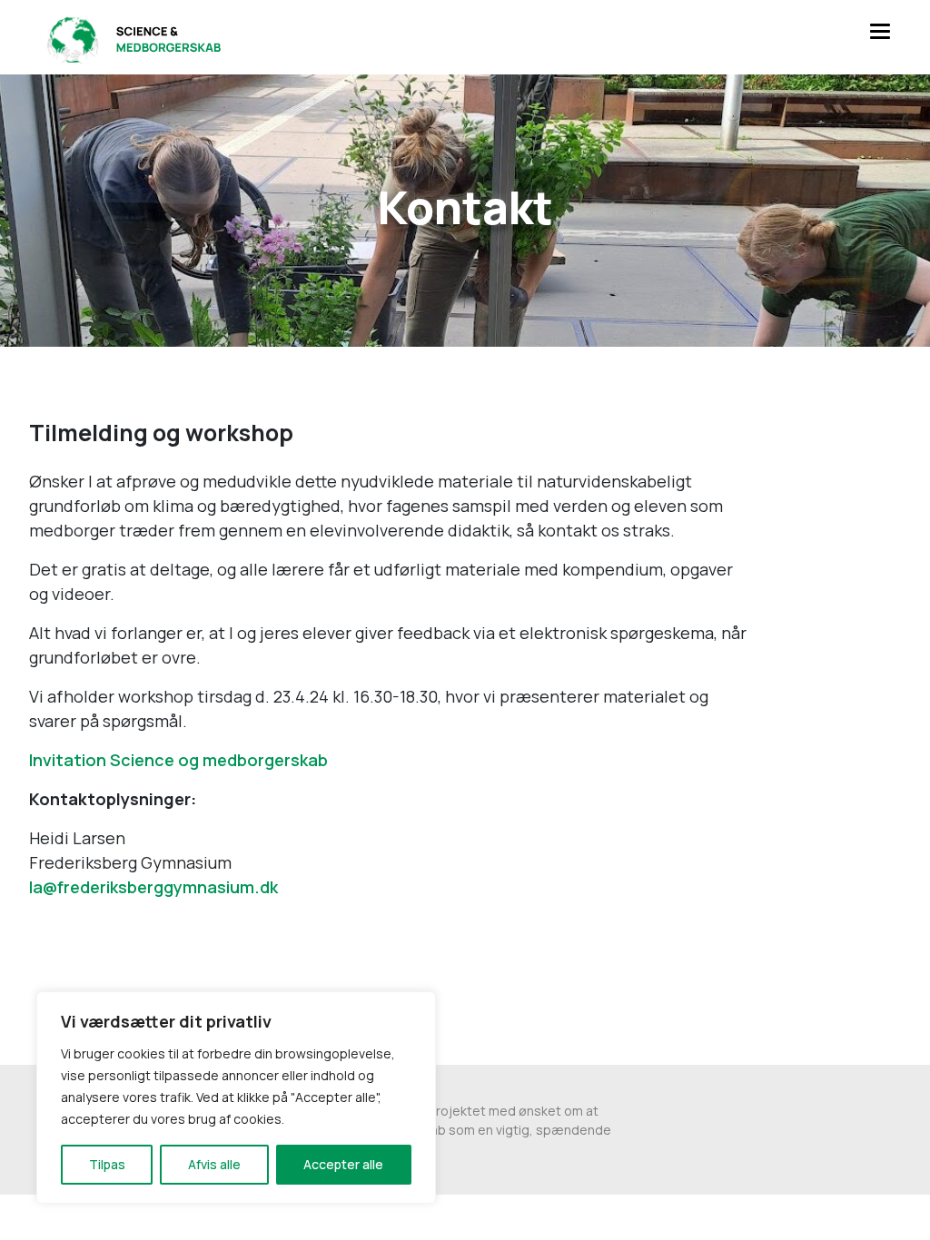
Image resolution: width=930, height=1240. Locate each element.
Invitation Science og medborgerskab (178, 760)
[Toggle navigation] (879, 30)
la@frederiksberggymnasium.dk (153, 887)
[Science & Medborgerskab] (131, 37)
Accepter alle (343, 1164)
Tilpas (107, 1164)
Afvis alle (214, 1164)
